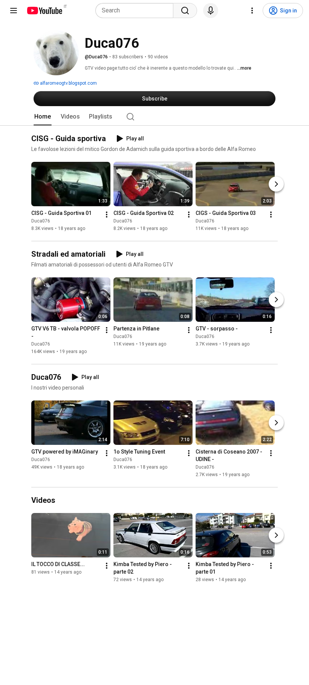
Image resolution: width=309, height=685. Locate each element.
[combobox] (136, 10)
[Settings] (252, 10)
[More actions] (106, 214)
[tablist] (154, 117)
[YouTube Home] (44, 10)
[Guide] (13, 10)
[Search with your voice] (210, 10)
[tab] (43, 117)
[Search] (185, 10)
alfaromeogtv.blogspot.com (68, 83)
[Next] (276, 184)
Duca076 (40, 221)
